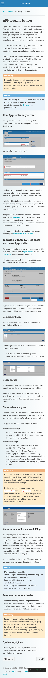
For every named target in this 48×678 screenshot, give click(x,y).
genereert (16, 217)
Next (40, 659)
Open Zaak (25, 3)
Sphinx (13, 672)
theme (25, 672)
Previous (9, 659)
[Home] (4, 12)
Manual (10, 12)
